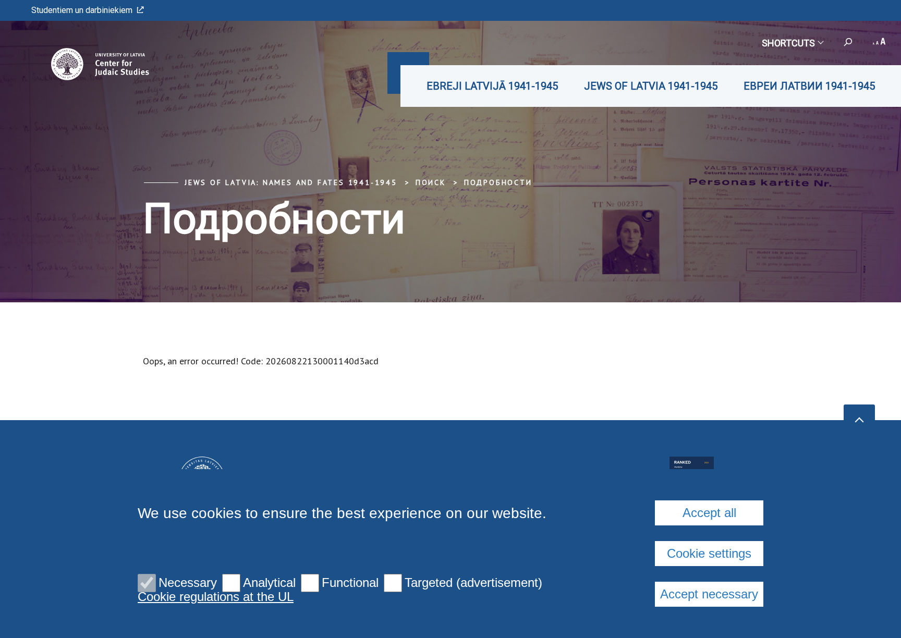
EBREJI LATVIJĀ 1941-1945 (492, 86)
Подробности (498, 182)
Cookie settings (709, 553)
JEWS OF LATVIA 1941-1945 (650, 86)
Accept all (709, 513)
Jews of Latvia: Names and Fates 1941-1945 (291, 182)
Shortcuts (788, 43)
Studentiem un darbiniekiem (81, 10)
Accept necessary (709, 594)
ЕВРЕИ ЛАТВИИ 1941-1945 (809, 86)
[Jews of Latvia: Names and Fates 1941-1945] (85, 64)
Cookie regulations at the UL (216, 597)
